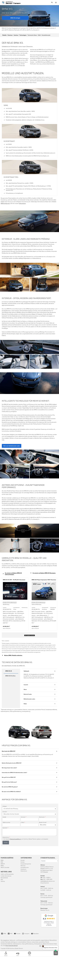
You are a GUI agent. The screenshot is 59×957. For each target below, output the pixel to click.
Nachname (42, 817)
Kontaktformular (46, 35)
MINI (2, 862)
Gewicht (26, 684)
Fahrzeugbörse (7, 858)
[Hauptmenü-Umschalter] (56, 2)
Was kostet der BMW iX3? (8, 751)
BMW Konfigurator (5, 203)
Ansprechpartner (45, 883)
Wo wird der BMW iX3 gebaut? (10, 787)
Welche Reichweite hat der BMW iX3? (11, 763)
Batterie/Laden (28, 694)
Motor (25, 689)
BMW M (3, 864)
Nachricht (5, 828)
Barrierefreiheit (4, 877)
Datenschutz (6, 837)
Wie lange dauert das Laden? (9, 767)
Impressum (23, 869)
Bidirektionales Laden (29, 699)
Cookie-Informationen (6, 876)
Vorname (23, 817)
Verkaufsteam (22, 203)
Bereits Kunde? (43, 822)
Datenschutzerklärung (15, 839)
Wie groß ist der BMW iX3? (9, 777)
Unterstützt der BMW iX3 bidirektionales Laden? (14, 772)
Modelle (4, 35)
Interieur (16, 35)
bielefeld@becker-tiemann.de (48, 881)
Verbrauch (26, 671)
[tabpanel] (39, 687)
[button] (52, 2)
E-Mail (22, 822)
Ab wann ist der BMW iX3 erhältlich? (11, 791)
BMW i (2, 865)
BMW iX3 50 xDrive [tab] (10, 676)
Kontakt (23, 860)
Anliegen (5, 806)
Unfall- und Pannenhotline (7, 874)
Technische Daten (32, 35)
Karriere (22, 862)
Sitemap (3, 881)
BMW (2, 860)
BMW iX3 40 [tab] (8, 671)
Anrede (4, 817)
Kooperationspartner (26, 864)
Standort (5, 811)
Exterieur (10, 35)
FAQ (2, 879)
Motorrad (23, 865)
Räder (25, 703)
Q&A (39, 35)
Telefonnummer (6, 822)
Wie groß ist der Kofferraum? (9, 782)
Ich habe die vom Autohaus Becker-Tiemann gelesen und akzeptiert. (26, 839)
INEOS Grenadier (5, 867)
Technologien (22, 35)
